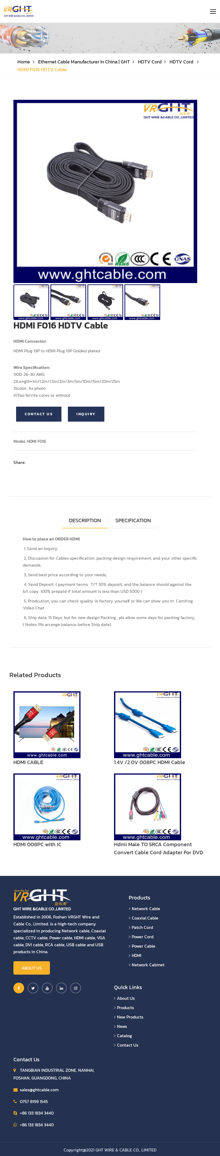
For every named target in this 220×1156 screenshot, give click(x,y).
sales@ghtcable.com (39, 1089)
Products (125, 1007)
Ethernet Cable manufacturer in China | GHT (84, 61)
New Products (130, 1017)
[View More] (46, 724)
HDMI (136, 955)
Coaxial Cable (145, 918)
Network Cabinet (148, 965)
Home (23, 61)
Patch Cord (142, 927)
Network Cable (146, 908)
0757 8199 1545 (34, 1101)
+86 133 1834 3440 (37, 1113)
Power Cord (142, 936)
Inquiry (86, 414)
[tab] (133, 520)
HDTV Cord (150, 61)
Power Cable (143, 946)
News (122, 1026)
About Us (31, 968)
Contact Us (39, 414)
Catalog (124, 1035)
